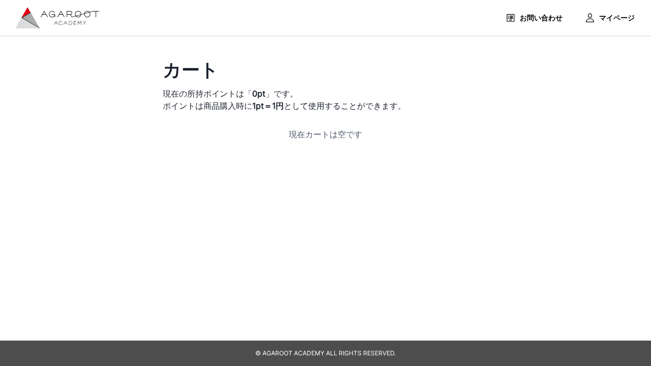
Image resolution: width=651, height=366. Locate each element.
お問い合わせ (541, 17)
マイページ (617, 17)
